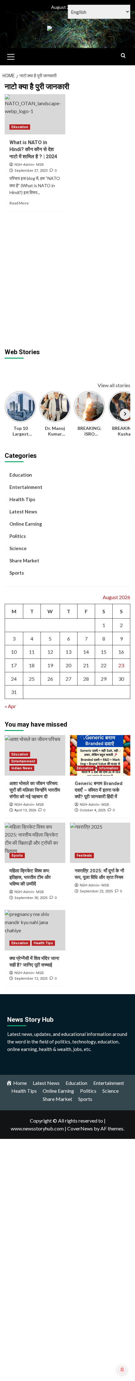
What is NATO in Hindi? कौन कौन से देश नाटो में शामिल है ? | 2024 (33, 149)
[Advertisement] (67, 278)
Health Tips (22, 499)
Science (18, 548)
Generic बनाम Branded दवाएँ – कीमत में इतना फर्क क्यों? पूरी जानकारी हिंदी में (98, 790)
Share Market (24, 560)
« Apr (10, 706)
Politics (17, 536)
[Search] (123, 55)
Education (19, 127)
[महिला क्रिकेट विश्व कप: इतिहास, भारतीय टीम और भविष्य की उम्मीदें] (35, 843)
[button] (11, 56)
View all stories (114, 385)
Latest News (23, 511)
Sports (16, 573)
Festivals (84, 855)
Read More (19, 203)
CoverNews (80, 1128)
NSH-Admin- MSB (29, 164)
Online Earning (25, 524)
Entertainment (25, 487)
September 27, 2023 (30, 171)
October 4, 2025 (92, 810)
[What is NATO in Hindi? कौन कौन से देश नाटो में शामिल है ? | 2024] (35, 114)
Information (108, 768)
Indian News (21, 768)
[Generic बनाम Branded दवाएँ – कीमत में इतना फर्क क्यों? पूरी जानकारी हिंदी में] (100, 755)
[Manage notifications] (122, 1370)
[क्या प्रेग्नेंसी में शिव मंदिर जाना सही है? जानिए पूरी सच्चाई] (35, 930)
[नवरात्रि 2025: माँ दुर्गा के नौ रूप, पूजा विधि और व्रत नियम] (100, 843)
